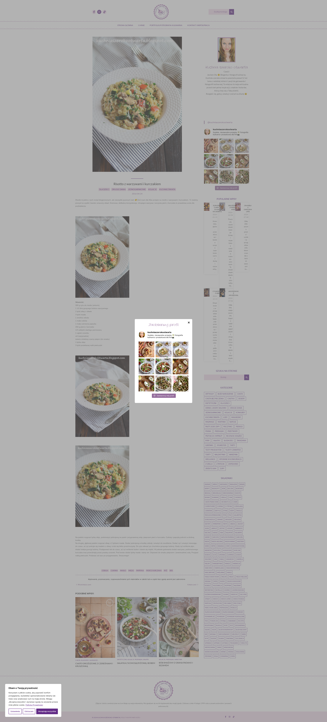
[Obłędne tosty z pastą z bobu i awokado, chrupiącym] (146, 383)
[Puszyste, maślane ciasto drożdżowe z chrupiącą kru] (146, 349)
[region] (33, 700)
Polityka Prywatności (34, 705)
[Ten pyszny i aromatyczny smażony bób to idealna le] (163, 383)
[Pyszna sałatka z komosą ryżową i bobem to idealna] (163, 366)
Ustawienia (15, 711)
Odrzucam (29, 711)
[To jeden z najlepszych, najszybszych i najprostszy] (163, 349)
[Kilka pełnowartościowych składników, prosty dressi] (146, 366)
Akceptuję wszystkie (47, 711)
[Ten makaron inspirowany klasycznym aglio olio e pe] (180, 349)
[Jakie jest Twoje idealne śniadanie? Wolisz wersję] (180, 366)
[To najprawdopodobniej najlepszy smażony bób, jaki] (180, 383)
